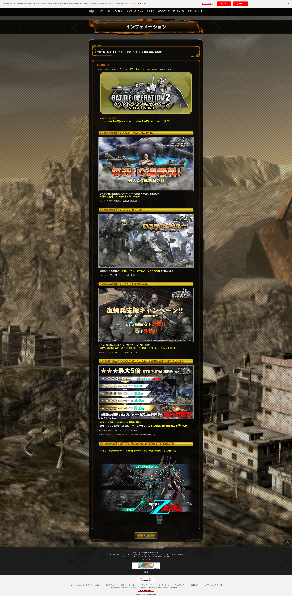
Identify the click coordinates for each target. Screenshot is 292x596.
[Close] (288, 3)
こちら (125, 201)
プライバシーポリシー (148, 585)
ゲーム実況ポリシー (181, 585)
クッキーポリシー (165, 585)
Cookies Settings (207, 4)
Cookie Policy (141, 3)
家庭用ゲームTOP (111, 585)
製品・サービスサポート (129, 585)
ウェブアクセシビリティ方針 (213, 585)
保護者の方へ (195, 585)
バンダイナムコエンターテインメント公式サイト (86, 585)
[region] (146, 4)
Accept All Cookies (240, 4)
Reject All (224, 4)
